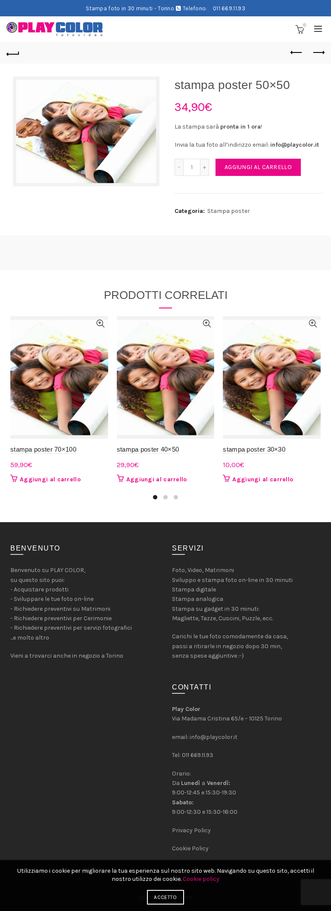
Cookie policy (201, 879)
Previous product (296, 53)
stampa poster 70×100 (43, 449)
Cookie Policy (190, 848)
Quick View (100, 323)
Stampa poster (228, 211)
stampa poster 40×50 (148, 449)
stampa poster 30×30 (254, 449)
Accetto (165, 897)
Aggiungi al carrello (258, 167)
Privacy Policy (191, 830)
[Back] (13, 53)
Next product (318, 53)
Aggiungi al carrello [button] (50, 479)
